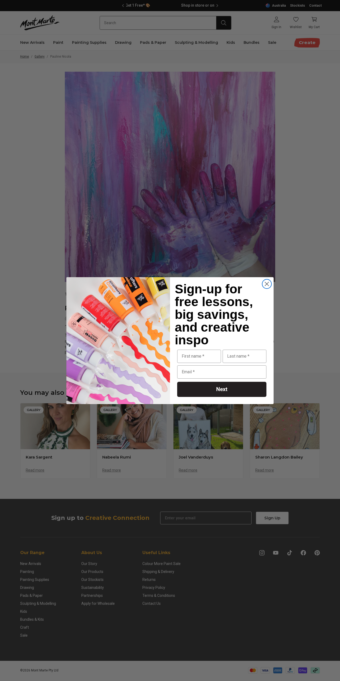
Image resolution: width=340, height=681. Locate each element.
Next (221, 389)
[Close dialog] (266, 284)
